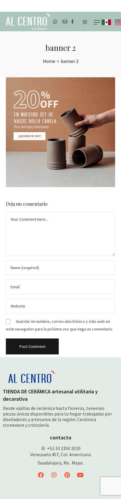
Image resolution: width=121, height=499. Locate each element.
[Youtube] (80, 475)
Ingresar (111, 5)
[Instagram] (54, 475)
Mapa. (77, 463)
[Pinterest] (67, 475)
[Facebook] (41, 475)
